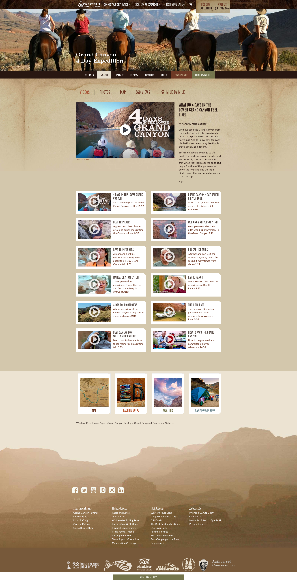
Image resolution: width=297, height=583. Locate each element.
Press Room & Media (123, 532)
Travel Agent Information (125, 539)
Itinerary (119, 75)
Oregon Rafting (81, 524)
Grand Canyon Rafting (85, 513)
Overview (89, 75)
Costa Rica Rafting (83, 528)
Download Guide (181, 74)
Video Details (84, 160)
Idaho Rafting (80, 520)
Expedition (206, 6)
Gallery (104, 75)
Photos (104, 92)
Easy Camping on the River (165, 539)
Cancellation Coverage (124, 543)
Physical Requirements (124, 528)
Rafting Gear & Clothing (125, 524)
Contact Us (195, 516)
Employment (157, 543)
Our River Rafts (159, 528)
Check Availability (203, 74)
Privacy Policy (197, 524)
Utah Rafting (80, 516)
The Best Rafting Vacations (165, 524)
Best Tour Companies (162, 535)
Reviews (134, 75)
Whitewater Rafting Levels (126, 520)
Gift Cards (156, 520)
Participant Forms (121, 535)
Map (123, 92)
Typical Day (118, 516)
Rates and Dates (121, 513)
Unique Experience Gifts (164, 516)
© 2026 (76, 499)
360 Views (143, 92)
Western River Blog (161, 513)
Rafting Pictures (159, 532)
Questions (149, 75)
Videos (85, 92)
